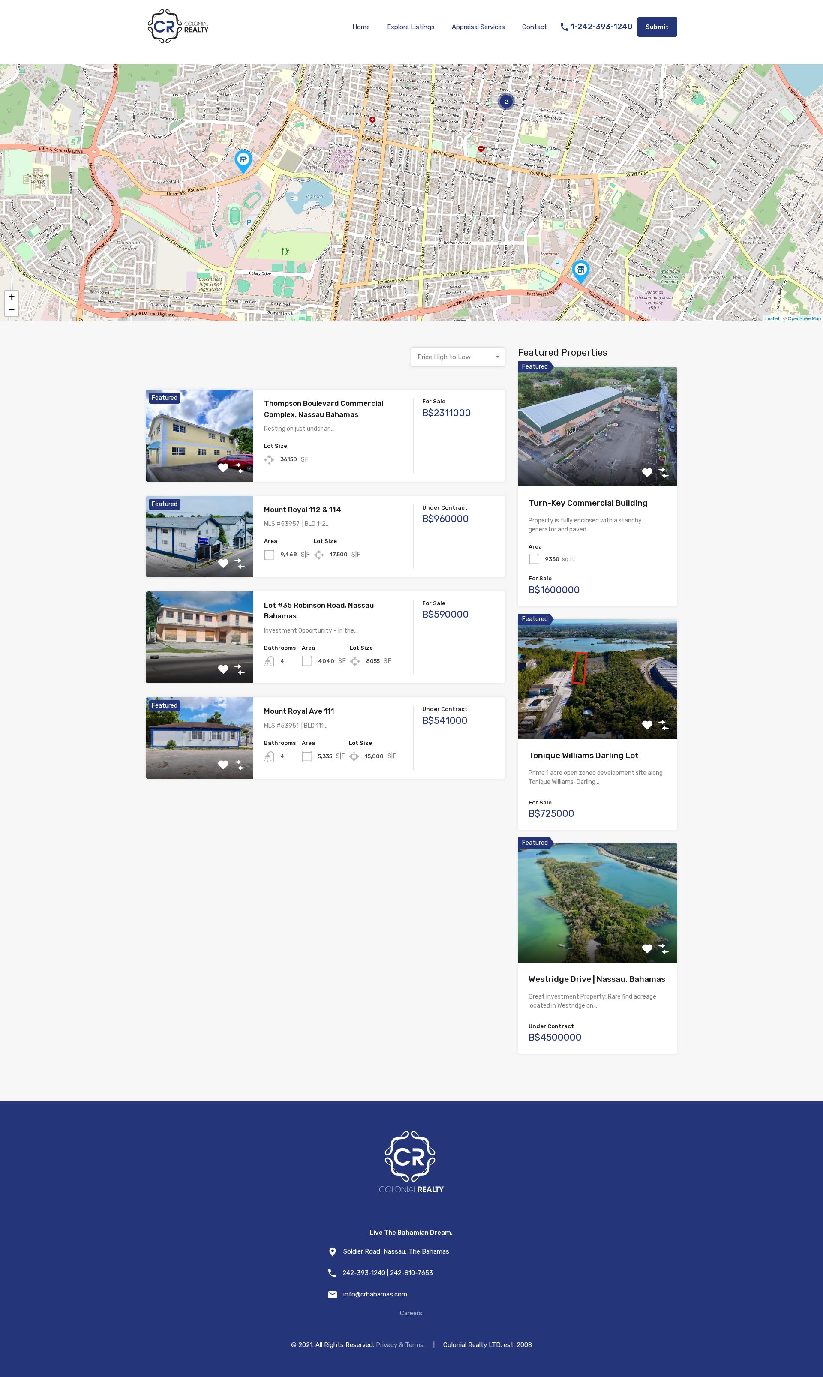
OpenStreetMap (804, 318)
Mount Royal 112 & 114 (302, 509)
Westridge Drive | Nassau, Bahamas (597, 979)
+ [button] (12, 296)
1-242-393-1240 (602, 26)
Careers (411, 1313)
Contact (534, 27)
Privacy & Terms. (400, 1345)
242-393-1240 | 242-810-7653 (387, 1273)
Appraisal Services (478, 27)
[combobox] (458, 357)
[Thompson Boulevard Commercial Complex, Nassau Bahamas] (243, 162)
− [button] (12, 309)
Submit (657, 27)
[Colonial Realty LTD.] (178, 41)
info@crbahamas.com (375, 1294)
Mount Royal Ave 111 (299, 711)
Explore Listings (411, 27)
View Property (199, 463)
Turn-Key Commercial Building (588, 503)
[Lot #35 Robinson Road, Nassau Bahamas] (581, 272)
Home (361, 27)
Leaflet (772, 318)
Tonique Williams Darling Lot (584, 755)
